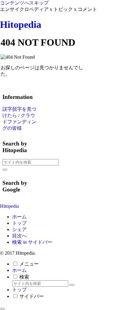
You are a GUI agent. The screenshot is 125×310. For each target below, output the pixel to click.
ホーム (19, 216)
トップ (19, 223)
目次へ (19, 235)
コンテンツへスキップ (24, 2)
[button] (4, 170)
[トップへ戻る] (2, 309)
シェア (19, 229)
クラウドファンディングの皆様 (19, 122)
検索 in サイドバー (32, 242)
